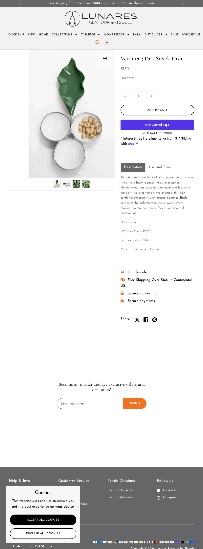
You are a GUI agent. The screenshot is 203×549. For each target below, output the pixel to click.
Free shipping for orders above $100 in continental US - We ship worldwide (101, 3)
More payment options (157, 133)
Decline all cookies (43, 533)
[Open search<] (97, 41)
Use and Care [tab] (160, 167)
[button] (151, 96)
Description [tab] (133, 167)
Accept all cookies (43, 520)
